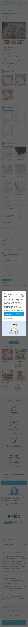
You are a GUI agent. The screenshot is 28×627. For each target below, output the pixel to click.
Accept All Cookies (8, 314)
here (22, 310)
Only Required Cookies (19, 314)
